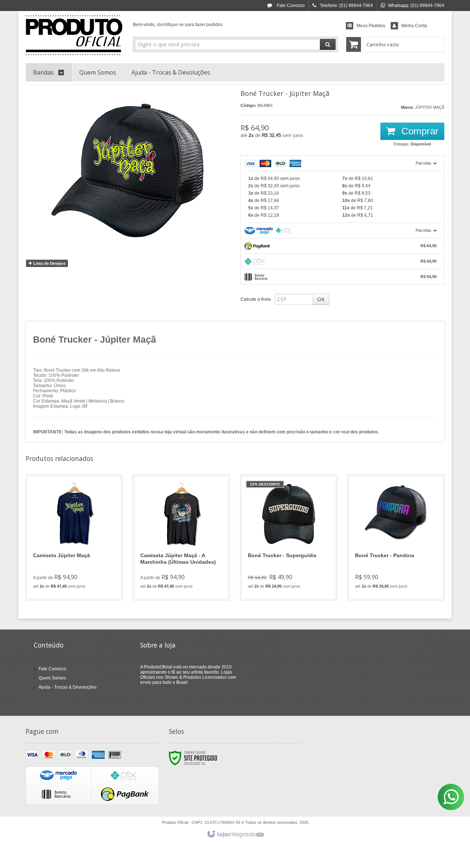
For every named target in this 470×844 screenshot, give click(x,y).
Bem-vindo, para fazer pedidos (178, 24)
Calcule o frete (256, 299)
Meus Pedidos (371, 25)
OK (321, 299)
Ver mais (78, 564)
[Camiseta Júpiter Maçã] (74, 537)
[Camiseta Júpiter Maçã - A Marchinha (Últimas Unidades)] (181, 537)
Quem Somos (52, 678)
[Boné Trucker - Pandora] (396, 537)
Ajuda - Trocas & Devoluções (68, 687)
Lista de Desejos (48, 263)
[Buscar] (328, 44)
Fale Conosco (290, 5)
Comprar (418, 131)
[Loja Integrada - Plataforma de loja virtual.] (235, 834)
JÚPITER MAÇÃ (429, 107)
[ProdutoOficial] (74, 35)
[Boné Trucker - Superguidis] (288, 537)
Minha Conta (414, 25)
